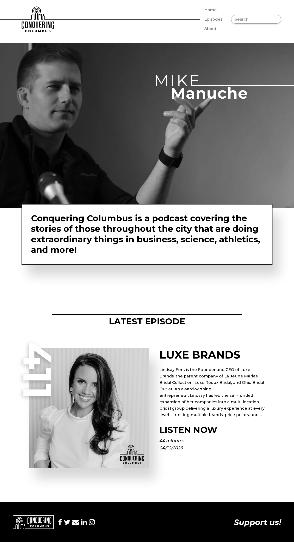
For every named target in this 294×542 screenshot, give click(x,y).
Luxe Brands (199, 354)
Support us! (257, 522)
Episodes (213, 19)
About (210, 28)
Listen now (188, 429)
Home (210, 10)
